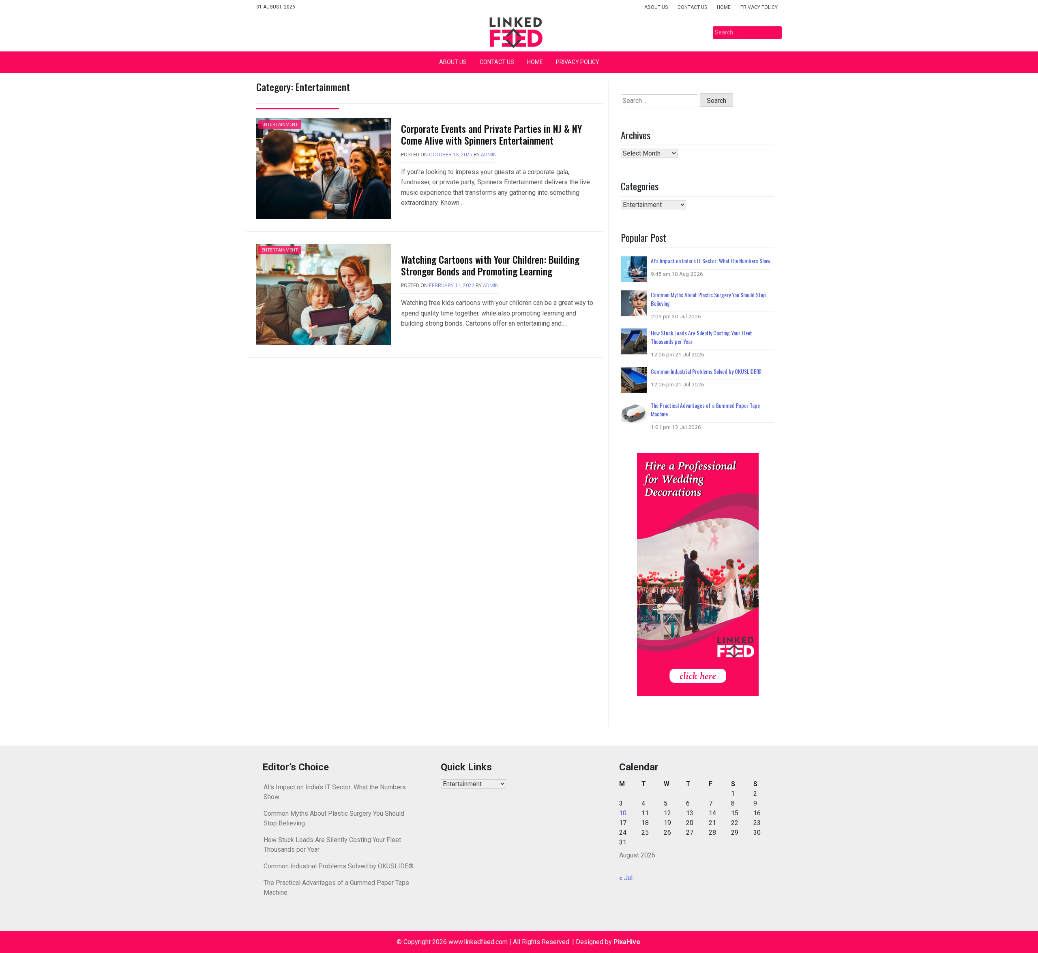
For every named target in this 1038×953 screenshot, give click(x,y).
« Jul (626, 878)
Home (724, 7)
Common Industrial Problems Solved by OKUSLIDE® (706, 371)
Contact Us (692, 7)
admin (489, 155)
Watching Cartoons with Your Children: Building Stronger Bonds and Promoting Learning (490, 265)
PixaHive (626, 942)
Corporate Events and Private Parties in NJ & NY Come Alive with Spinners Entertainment (491, 134)
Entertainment (280, 124)
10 (622, 813)
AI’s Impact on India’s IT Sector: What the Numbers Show (710, 260)
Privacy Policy (759, 7)
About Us (656, 7)
